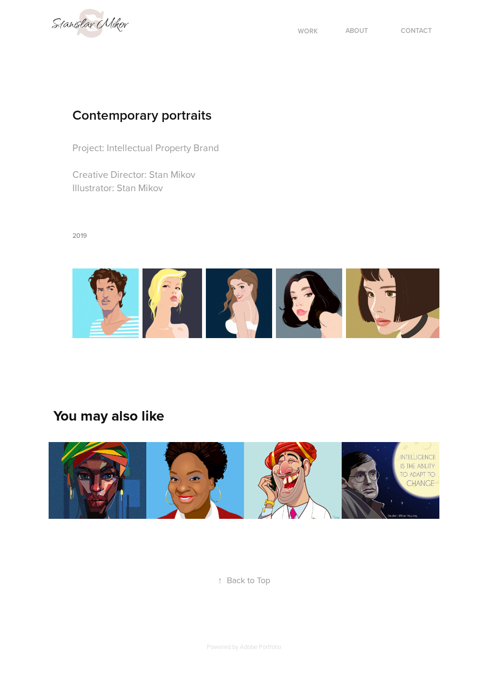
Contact (416, 30)
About (357, 30)
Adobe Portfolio (260, 646)
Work (308, 31)
